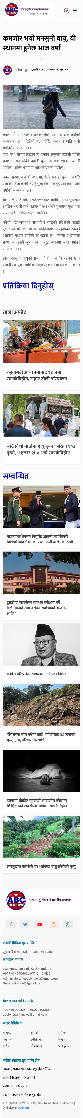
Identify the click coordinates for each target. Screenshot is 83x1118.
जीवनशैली (36, 1046)
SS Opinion (65, 1046)
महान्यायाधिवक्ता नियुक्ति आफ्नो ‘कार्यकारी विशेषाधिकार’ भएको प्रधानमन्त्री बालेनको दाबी (40, 539)
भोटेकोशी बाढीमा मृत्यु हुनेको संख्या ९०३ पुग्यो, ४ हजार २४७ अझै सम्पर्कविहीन (41, 450)
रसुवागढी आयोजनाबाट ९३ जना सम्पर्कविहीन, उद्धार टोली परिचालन (37, 376)
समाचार (7, 1039)
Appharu (23, 1107)
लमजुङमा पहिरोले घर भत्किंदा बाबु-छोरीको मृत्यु (41, 866)
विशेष (6, 1046)
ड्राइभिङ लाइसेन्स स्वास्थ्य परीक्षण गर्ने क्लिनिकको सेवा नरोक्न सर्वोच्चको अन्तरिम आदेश (37, 608)
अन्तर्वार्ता (35, 1033)
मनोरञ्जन (63, 1033)
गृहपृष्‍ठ (7, 1033)
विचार (61, 1039)
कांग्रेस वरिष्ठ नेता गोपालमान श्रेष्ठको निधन (36, 674)
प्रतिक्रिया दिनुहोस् (28, 286)
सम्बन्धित (16, 476)
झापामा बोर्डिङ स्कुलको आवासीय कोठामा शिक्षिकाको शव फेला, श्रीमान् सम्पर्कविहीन (37, 803)
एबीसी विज (36, 1039)
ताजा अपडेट (14, 312)
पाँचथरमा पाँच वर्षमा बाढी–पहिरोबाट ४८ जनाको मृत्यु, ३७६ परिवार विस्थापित (41, 737)
